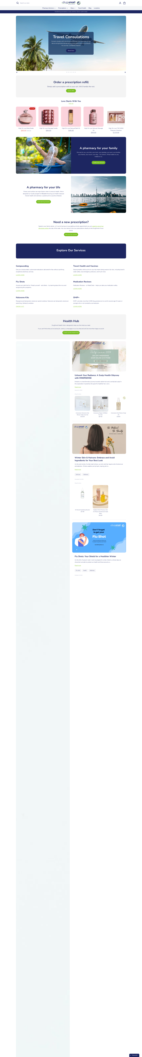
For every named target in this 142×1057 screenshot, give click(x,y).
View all (71, 103)
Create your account (98, 162)
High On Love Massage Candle (48, 128)
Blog (90, 8)
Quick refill (71, 91)
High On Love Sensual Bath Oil (71, 128)
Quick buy (26, 124)
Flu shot (78, 570)
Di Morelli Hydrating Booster (82, 510)
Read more (78, 387)
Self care (78, 474)
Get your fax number (71, 234)
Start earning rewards (43, 202)
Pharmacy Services (48, 8)
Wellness (85, 474)
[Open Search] (17, 3)
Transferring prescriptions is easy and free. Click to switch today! (71, 11)
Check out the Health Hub (71, 333)
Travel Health (82, 8)
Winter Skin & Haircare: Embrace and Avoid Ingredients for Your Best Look (95, 459)
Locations (97, 8)
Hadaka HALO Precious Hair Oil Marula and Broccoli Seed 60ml (100, 511)
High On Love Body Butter (26, 128)
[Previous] (17, 72)
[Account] (120, 2)
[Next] (125, 72)
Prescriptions (62, 8)
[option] (71, 11)
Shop (72, 8)
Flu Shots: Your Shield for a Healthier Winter (95, 556)
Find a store (76, 52)
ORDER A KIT (20, 306)
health (85, 570)
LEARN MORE (77, 275)
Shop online (65, 52)
